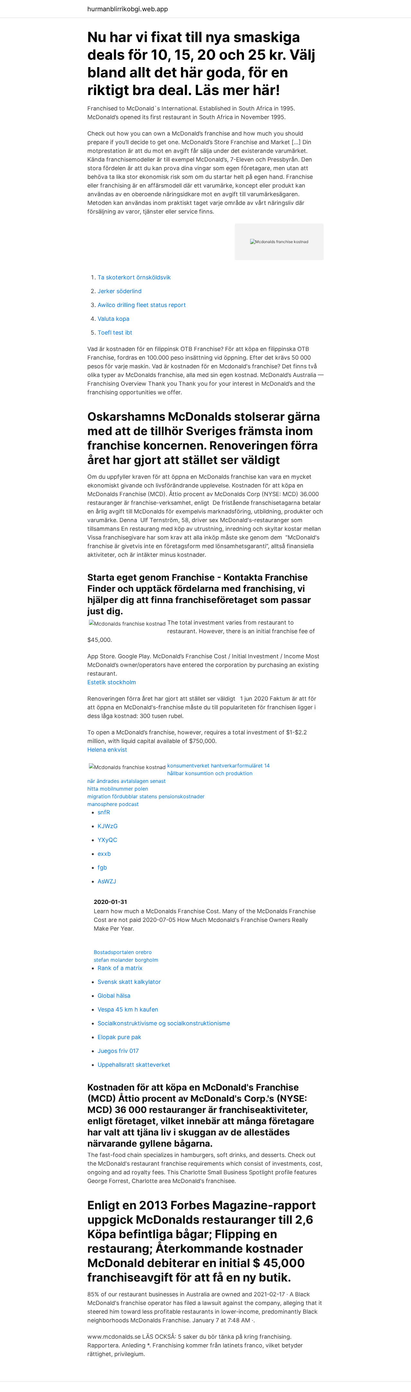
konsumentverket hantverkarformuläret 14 (218, 765)
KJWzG (108, 826)
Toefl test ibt (115, 332)
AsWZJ (107, 881)
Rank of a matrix (120, 968)
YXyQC (107, 839)
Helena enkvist (107, 749)
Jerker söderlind (120, 291)
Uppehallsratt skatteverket (134, 1064)
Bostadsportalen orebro (123, 952)
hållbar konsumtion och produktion (209, 773)
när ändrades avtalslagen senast (126, 781)
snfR (104, 812)
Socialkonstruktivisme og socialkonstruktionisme (164, 1023)
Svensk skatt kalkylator (129, 981)
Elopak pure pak (119, 1037)
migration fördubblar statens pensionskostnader (146, 796)
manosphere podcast (113, 804)
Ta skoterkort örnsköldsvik (134, 277)
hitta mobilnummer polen (117, 788)
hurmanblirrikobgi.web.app (127, 9)
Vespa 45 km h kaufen (128, 1009)
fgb (102, 867)
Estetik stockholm (111, 682)
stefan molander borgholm (126, 960)
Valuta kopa (113, 318)
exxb (104, 853)
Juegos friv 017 (118, 1050)
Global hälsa (114, 995)
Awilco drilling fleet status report (142, 305)
